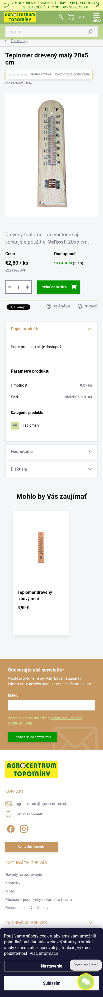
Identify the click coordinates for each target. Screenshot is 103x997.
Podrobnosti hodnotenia (72, 74)
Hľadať (91, 31)
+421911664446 (29, 814)
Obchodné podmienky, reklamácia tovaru (38, 899)
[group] (51, 575)
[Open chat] (85, 980)
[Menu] (96, 17)
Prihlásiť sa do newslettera (32, 737)
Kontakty (12, 883)
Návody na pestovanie (23, 874)
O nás (10, 891)
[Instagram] (23, 828)
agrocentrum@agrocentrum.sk (41, 804)
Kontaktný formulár (32, 846)
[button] (40, 608)
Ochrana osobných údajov (26, 908)
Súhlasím (51, 983)
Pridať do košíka (53, 287)
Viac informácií (44, 953)
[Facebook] (10, 828)
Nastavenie (51, 966)
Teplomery (31, 425)
